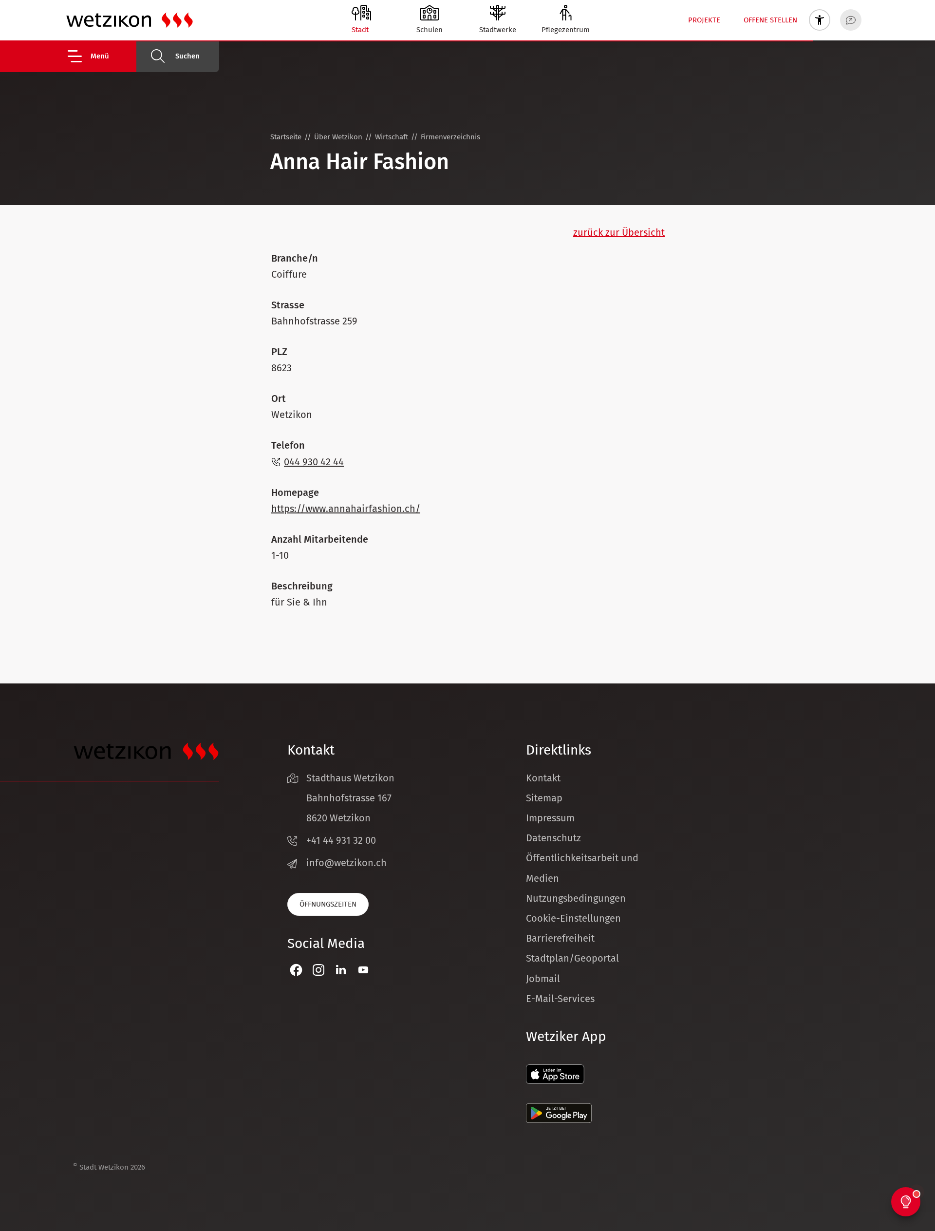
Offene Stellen (770, 20)
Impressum (550, 818)
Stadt (360, 29)
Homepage (295, 492)
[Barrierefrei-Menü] (819, 20)
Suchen (187, 56)
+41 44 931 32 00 (341, 840)
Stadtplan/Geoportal (572, 958)
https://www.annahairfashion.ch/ (345, 508)
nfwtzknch (348, 863)
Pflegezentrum (566, 29)
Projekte (704, 20)
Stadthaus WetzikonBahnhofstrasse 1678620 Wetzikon (350, 798)
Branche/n (294, 258)
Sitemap (544, 798)
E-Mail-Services (560, 998)
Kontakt (543, 778)
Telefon (288, 445)
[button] (101, 56)
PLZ (279, 352)
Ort (278, 398)
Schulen (429, 29)
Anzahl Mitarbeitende (319, 539)
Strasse (287, 305)
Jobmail (543, 979)
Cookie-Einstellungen (573, 918)
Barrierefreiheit (560, 938)
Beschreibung (302, 586)
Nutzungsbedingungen (576, 898)
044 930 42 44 (314, 462)
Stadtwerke (497, 29)
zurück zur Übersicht (619, 232)
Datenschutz (553, 838)
